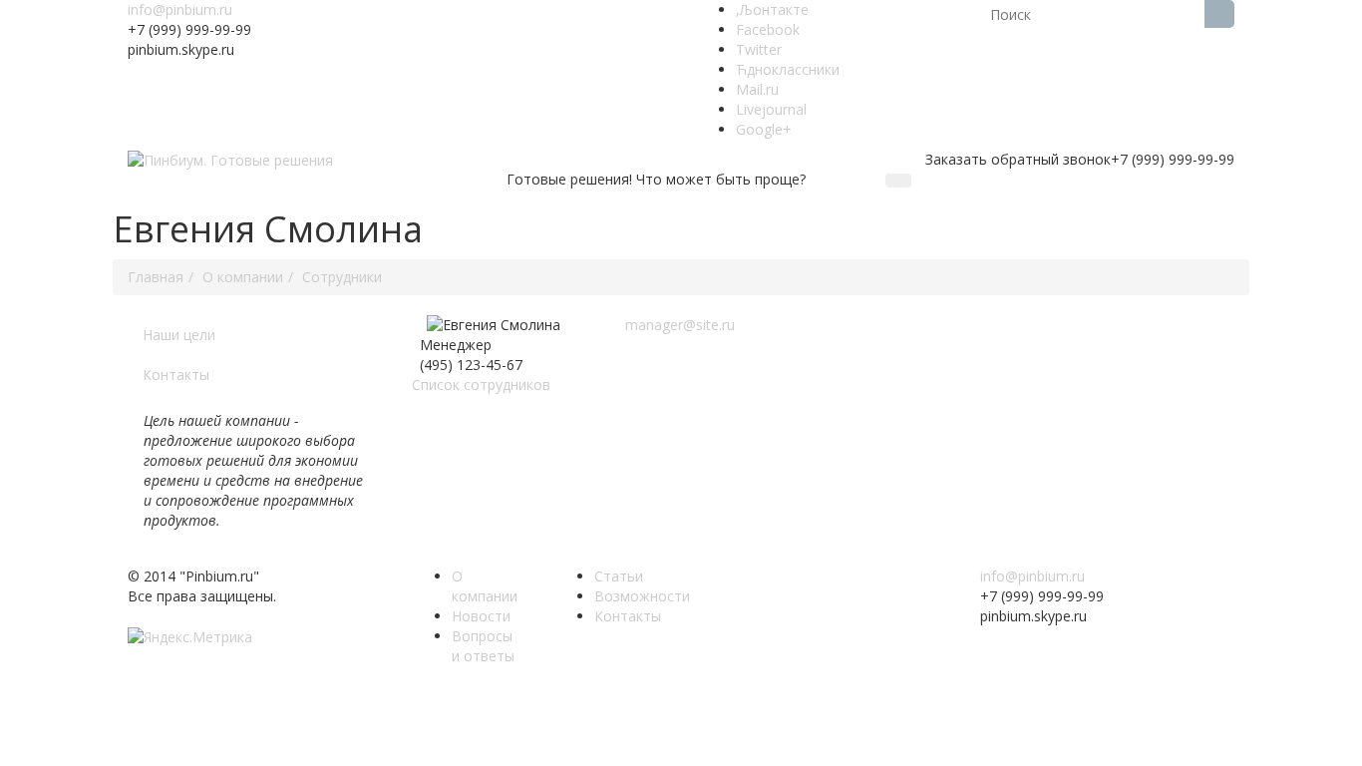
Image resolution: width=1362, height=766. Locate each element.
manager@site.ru (680, 324)
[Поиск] (1219, 14)
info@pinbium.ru (180, 9)
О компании (242, 276)
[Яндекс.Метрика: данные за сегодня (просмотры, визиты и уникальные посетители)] (190, 637)
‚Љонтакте (772, 9)
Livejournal (771, 109)
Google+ (764, 129)
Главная (155, 276)
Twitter (759, 49)
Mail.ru (757, 89)
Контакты (176, 374)
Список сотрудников (481, 384)
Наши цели (179, 334)
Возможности (642, 595)
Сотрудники (342, 276)
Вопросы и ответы (483, 645)
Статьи (618, 576)
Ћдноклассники (788, 69)
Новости (481, 615)
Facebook (768, 29)
